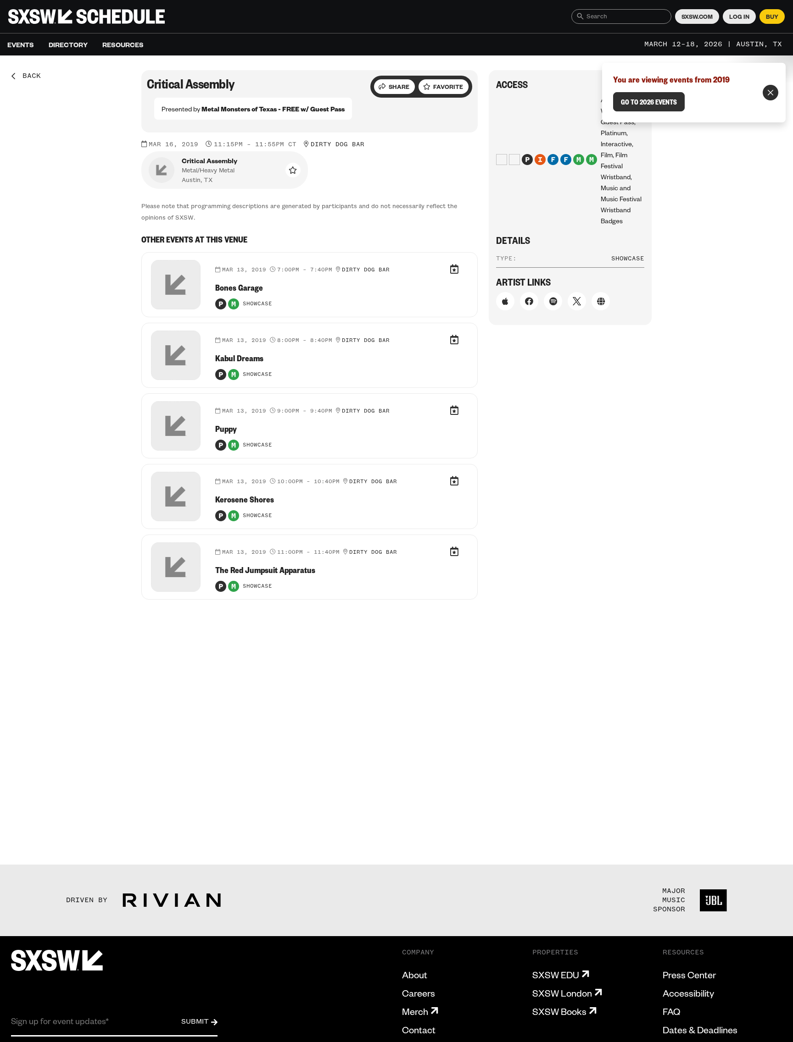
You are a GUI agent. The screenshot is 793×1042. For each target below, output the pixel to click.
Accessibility (688, 992)
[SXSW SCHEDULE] (86, 16)
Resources (123, 44)
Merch (415, 1011)
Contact (419, 1029)
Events (20, 44)
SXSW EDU (555, 974)
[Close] (770, 92)
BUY (772, 16)
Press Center (689, 974)
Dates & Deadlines (700, 1029)
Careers (418, 992)
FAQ (671, 1011)
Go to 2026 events (649, 101)
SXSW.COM (697, 16)
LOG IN (739, 16)
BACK (28, 76)
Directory (68, 44)
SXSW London (562, 992)
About (414, 974)
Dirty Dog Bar (337, 144)
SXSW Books (559, 1011)
